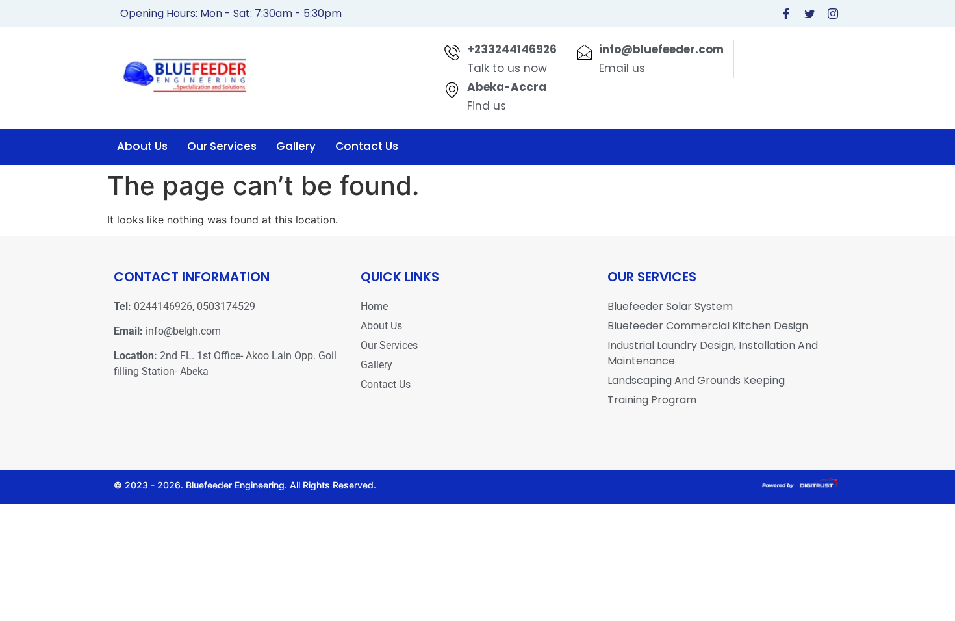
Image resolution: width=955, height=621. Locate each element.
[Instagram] (833, 13)
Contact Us (366, 146)
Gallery (296, 146)
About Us (142, 146)
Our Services (222, 146)
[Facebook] (786, 13)
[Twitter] (809, 13)
